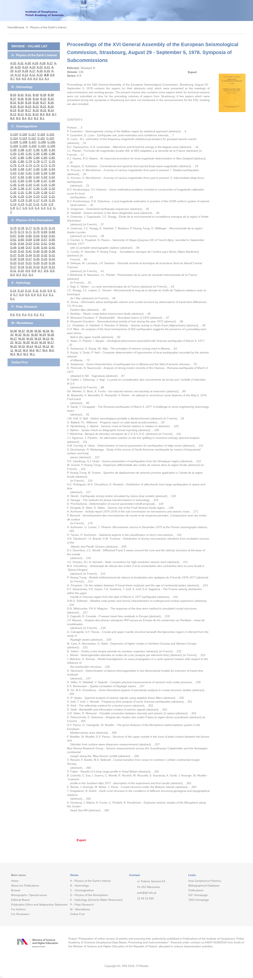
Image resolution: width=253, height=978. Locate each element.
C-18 (29, 200)
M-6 (44, 350)
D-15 (29, 267)
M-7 (38, 350)
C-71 (44, 165)
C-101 (42, 146)
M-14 (29, 346)
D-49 (13, 247)
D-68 (52, 231)
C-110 (50, 138)
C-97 (29, 149)
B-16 (36, 110)
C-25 (21, 196)
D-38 (52, 251)
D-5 (52, 270)
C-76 (52, 161)
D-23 (13, 263)
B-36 (21, 98)
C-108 (23, 142)
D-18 (52, 263)
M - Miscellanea (22, 323)
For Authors (18, 909)
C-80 (21, 161)
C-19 (21, 200)
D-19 (44, 263)
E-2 (45, 294)
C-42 (36, 184)
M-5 (51, 350)
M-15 (21, 346)
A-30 (28, 63)
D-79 (13, 228)
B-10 (36, 114)
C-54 (36, 177)
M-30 (34, 334)
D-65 (29, 235)
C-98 (21, 149)
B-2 (36, 118)
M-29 (42, 334)
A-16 (40, 70)
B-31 (13, 102)
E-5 (27, 294)
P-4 (24, 314)
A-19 (18, 70)
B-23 (28, 106)
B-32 (51, 98)
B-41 (28, 94)
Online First (19, 362)
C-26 (13, 196)
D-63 (44, 235)
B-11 (28, 114)
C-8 (12, 208)
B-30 (21, 102)
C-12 (29, 204)
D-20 (36, 263)
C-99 (13, 149)
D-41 (29, 251)
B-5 (18, 118)
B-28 (36, 102)
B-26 (51, 102)
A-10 (39, 74)
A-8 (52, 74)
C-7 (18, 208)
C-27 (52, 192)
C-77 (44, 161)
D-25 (44, 259)
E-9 (50, 290)
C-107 (33, 142)
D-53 (29, 243)
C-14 (13, 204)
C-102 (33, 146)
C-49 (29, 180)
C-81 (13, 161)
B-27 (43, 102)
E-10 (43, 290)
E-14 (13, 290)
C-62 (21, 173)
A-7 (12, 78)
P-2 (36, 314)
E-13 (21, 290)
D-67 (13, 235)
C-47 (44, 180)
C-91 (29, 153)
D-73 (13, 231)
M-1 (32, 354)
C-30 (29, 192)
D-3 (18, 274)
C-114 (14, 138)
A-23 (32, 67)
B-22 (36, 106)
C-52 (52, 177)
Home (11, 27)
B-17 (28, 110)
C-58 (52, 173)
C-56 (21, 177)
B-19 (13, 110)
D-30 (13, 259)
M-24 (38, 338)
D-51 (44, 243)
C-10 (44, 204)
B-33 (43, 98)
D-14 (36, 267)
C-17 (36, 200)
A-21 (47, 67)
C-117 (32, 134)
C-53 (44, 177)
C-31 (21, 192)
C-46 (52, 180)
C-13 (21, 204)
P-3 (30, 314)
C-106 (42, 142)
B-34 (36, 98)
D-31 (52, 255)
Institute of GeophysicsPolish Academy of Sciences (44, 13)
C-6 (25, 208)
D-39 (44, 251)
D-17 (13, 267)
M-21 (18, 342)
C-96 (36, 149)
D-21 (29, 263)
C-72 (36, 165)
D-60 (21, 239)
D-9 (27, 270)
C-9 (51, 204)
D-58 (36, 239)
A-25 (18, 67)
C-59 (44, 173)
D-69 (44, 231)
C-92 (21, 153)
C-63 (13, 173)
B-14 (51, 110)
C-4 (37, 208)
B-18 (21, 110)
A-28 (42, 63)
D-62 (52, 235)
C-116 (41, 134)
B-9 (42, 114)
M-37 (21, 330)
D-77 (29, 228)
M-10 (18, 350)
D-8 (34, 270)
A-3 (35, 78)
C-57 (13, 177)
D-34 (29, 255)
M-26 (21, 338)
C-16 (44, 200)
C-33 (52, 188)
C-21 (52, 196)
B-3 (30, 118)
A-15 (47, 70)
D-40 (36, 251)
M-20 (26, 342)
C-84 (36, 157)
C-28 (44, 192)
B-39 (43, 94)
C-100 (51, 146)
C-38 (21, 188)
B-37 (13, 98)
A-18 (25, 70)
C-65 (44, 169)
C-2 (49, 208)
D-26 (36, 259)
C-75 (13, 165)
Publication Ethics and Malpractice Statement (37, 904)
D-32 (44, 255)
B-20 (51, 106)
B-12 (21, 114)
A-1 (47, 78)
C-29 (36, 192)
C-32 (13, 192)
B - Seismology (21, 87)
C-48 (36, 180)
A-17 (32, 70)
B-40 (36, 94)
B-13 (13, 114)
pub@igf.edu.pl (146, 892)
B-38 (51, 94)
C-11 (36, 204)
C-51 (13, 180)
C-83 (44, 157)
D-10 (21, 270)
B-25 (13, 106)
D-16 (21, 267)
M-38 (13, 330)
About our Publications (25, 885)
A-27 (50, 63)
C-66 (36, 169)
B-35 (28, 98)
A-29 (35, 63)
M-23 (46, 338)
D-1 (31, 274)
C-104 (14, 146)
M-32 (18, 334)
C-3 (43, 208)
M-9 (25, 350)
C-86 (21, 157)
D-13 (44, 267)
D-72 (21, 231)
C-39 (13, 188)
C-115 (50, 134)
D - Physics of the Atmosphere (32, 220)
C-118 (23, 134)
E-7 (15, 294)
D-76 (36, 228)
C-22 (44, 196)
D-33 (36, 255)
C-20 (13, 200)
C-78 (36, 161)
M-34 (46, 330)
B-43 (13, 94)
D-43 (13, 251)
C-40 (52, 184)
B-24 (21, 106)
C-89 (44, 153)
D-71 (29, 231)
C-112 (32, 138)
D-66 (21, 235)
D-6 (46, 270)
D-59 (29, 239)
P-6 (12, 314)
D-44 (44, 247)
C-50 (21, 180)
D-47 (29, 247)
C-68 (21, 169)
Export (192, 72)
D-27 (29, 259)
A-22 (40, 67)
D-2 (25, 274)
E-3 (39, 294)
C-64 (52, 169)
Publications (195, 890)
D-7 (40, 270)
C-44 (21, 184)
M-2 (25, 354)
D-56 (52, 239)
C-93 (13, 153)
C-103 (23, 146)
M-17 (50, 342)
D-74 (52, 228)
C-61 (29, 173)
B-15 (43, 110)
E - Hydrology (20, 282)
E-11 (36, 290)
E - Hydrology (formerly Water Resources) (96, 899)
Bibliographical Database (203, 885)
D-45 (52, 247)
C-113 (23, 138)
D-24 (52, 259)
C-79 (29, 161)
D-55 (13, 243)
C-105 (51, 142)
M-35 (38, 330)
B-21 (43, 106)
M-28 (50, 334)
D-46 (36, 247)
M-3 (19, 354)
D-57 (44, 239)
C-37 (29, 188)
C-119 (14, 134)
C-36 (36, 188)
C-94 (52, 149)
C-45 (13, 184)
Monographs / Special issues (29, 895)
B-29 (28, 102)
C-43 (29, 184)
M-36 (29, 330)
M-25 (29, 338)
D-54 (21, 243)
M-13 (38, 346)
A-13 (18, 74)
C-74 (21, 165)
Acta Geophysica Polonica (204, 880)
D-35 (21, 255)
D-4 (12, 274)
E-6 (21, 294)
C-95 (44, 149)
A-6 (18, 78)
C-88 (52, 153)
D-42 (21, 251)
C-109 (14, 142)
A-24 (25, 67)
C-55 (29, 177)
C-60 (36, 173)
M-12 (46, 346)
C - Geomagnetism (24, 126)
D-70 (36, 231)
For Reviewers (20, 914)
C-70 (52, 165)
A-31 (21, 63)
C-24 (29, 196)
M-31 (26, 334)
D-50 (52, 243)
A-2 (41, 78)
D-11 (13, 270)
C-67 (29, 169)
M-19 (34, 342)
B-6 (12, 118)
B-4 (24, 118)
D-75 (44, 228)
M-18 (42, 342)
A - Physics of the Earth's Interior (46, 27)
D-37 (13, 255)
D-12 (52, 267)
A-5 (24, 78)
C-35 (44, 188)
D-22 (21, 263)
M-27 (13, 338)
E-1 (51, 294)
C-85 (29, 157)
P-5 (18, 314)
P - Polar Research (24, 306)
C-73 (29, 165)
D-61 (13, 239)
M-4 (12, 354)
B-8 (48, 114)
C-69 (13, 169)
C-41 (44, 184)
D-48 (21, 247)
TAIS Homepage (198, 899)
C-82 (52, 157)
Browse (19, 27)
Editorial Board (20, 899)
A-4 (29, 78)
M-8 (31, 350)
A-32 (13, 63)
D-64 (36, 235)
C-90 (36, 153)
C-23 (36, 196)
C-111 (41, 138)
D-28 (21, 259)
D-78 (21, 228)
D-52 (36, 243)
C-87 (13, 157)
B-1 (42, 118)
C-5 (31, 208)
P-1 (42, 314)
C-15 (52, 200)
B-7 (54, 114)
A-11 (32, 74)
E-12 (28, 290)
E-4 (33, 294)
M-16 (13, 346)
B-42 (21, 94)
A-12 (25, 74)
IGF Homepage (198, 895)
